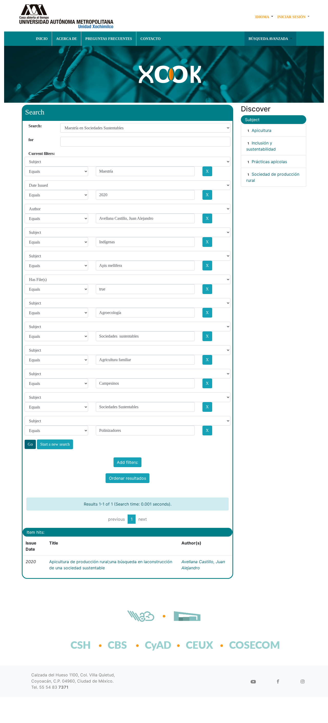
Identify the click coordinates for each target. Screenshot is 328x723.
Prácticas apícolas (269, 161)
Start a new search (55, 444)
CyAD (158, 646)
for (30, 140)
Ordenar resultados (127, 478)
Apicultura (261, 130)
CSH (80, 646)
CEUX (199, 646)
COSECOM (243, 646)
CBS (117, 646)
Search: (30, 126)
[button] (264, 17)
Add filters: (127, 462)
